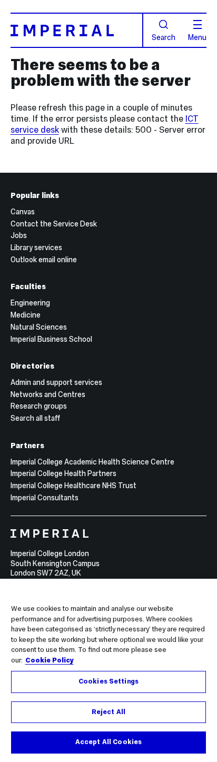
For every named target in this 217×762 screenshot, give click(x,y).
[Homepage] (77, 30)
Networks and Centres (48, 394)
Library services (36, 247)
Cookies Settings (108, 681)
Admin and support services (56, 382)
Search (163, 37)
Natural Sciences (39, 327)
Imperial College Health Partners (63, 473)
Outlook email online (44, 259)
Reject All (108, 712)
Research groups (39, 406)
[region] (108, 670)
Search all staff (35, 418)
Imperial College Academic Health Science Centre (92, 462)
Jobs (19, 235)
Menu (197, 37)
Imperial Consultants (44, 497)
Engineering (30, 303)
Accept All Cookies (108, 742)
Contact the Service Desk (54, 224)
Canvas (23, 211)
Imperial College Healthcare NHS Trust (73, 485)
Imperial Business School (51, 339)
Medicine (26, 315)
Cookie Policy (49, 660)
